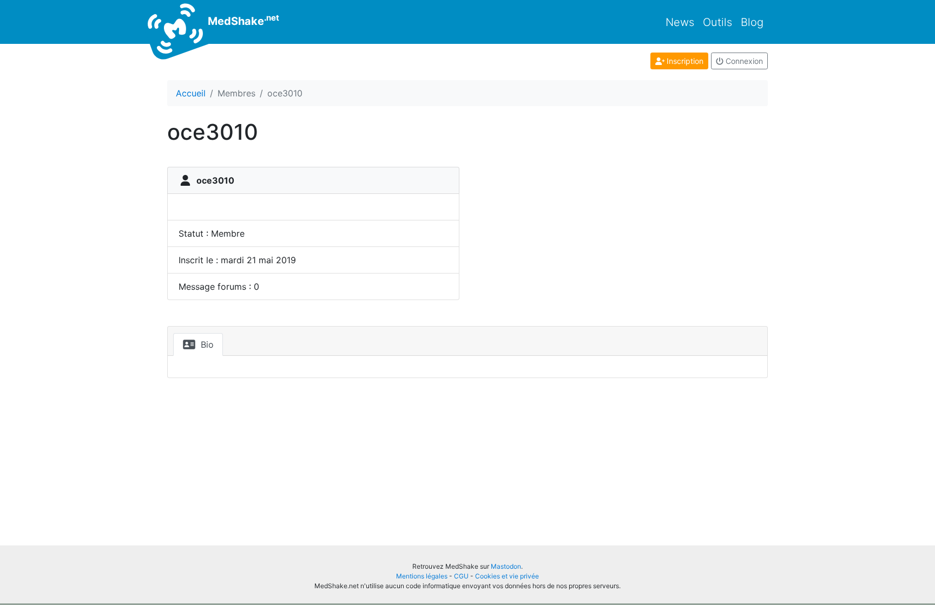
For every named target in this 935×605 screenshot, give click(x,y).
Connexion (743, 61)
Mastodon (506, 566)
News (680, 22)
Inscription (683, 61)
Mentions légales (421, 576)
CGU (461, 576)
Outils (717, 22)
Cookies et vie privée (507, 576)
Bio (206, 344)
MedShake (242, 20)
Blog (752, 22)
